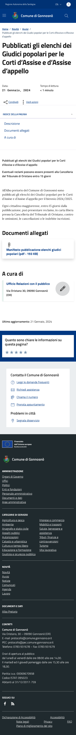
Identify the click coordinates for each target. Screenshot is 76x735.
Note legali (22, 721)
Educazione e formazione (16, 550)
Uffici (5, 481)
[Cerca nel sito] (66, 16)
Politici (6, 485)
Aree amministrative (14, 502)
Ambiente (8, 524)
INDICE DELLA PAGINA (15, 114)
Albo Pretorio (9, 611)
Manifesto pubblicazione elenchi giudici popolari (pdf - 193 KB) (33, 252)
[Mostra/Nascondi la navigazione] (4, 15)
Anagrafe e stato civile (15, 528)
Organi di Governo (12, 476)
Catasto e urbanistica (14, 541)
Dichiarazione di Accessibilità (18, 717)
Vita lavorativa (47, 550)
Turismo (43, 545)
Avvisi (25, 29)
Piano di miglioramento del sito (34, 726)
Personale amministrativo (17, 493)
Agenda (6, 589)
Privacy (48, 721)
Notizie (6, 581)
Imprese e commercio (51, 520)
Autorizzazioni (10, 537)
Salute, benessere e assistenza (50, 530)
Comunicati (8, 585)
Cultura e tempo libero (15, 545)
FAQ (69, 721)
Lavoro (6, 593)
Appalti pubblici (11, 533)
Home (5, 29)
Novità (15, 29)
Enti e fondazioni (12, 489)
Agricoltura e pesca (13, 520)
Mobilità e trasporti (50, 524)
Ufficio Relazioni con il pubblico (28, 284)
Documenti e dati (12, 498)
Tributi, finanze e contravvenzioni (48, 539)
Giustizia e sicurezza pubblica (19, 554)
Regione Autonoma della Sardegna (20, 4)
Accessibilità (57, 717)
